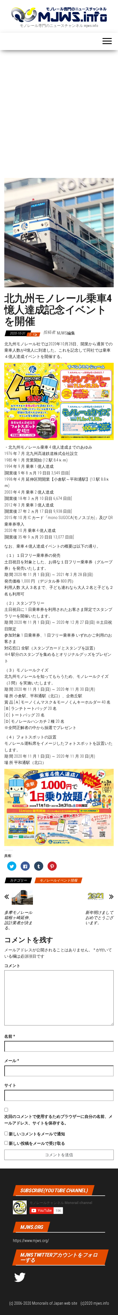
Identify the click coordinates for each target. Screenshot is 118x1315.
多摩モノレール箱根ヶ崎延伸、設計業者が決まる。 (18, 920)
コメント (12, 965)
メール (11, 1060)
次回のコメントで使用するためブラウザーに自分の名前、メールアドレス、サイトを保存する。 (58, 1119)
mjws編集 (66, 333)
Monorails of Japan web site (54, 1303)
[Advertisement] (59, 112)
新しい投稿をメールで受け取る (37, 1143)
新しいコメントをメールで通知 (37, 1134)
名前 (9, 1036)
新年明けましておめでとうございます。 (99, 917)
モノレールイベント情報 (58, 880)
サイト (10, 1085)
